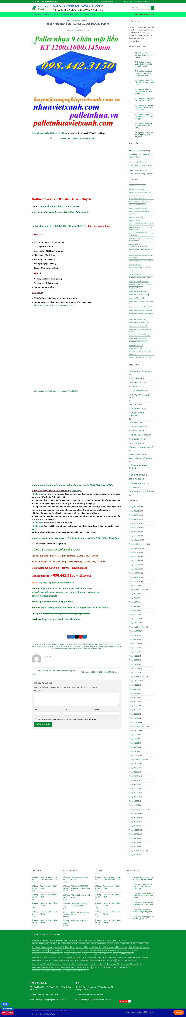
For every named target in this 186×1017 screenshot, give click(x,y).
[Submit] (152, 8)
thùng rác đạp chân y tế (68, 967)
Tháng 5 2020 (134, 784)
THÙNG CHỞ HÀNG (137, 439)
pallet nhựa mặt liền (84, 648)
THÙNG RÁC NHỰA (136, 427)
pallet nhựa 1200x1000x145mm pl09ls (102, 646)
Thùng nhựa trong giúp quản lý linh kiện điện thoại (143, 126)
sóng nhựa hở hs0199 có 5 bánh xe (139, 267)
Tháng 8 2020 (134, 772)
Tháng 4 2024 (134, 610)
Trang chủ (36, 14)
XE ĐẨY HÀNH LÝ (135, 378)
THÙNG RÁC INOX (136, 382)
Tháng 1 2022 (134, 718)
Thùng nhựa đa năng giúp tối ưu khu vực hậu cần (144, 99)
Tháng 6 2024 (134, 602)
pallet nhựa (76, 490)
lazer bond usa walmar (137, 151)
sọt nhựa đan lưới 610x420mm (64, 947)
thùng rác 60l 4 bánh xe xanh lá (138, 294)
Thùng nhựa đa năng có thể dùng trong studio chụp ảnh (144, 135)
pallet (34, 529)
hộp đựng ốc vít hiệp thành (40, 940)
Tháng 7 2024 (134, 598)
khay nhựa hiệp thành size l (58, 940)
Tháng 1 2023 (134, 668)
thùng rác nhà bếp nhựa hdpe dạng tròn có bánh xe (141, 315)
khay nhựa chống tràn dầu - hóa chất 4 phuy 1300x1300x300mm (140, 197)
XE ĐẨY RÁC (133, 404)
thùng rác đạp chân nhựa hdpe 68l (131, 964)
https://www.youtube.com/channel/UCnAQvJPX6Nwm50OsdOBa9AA (75, 607)
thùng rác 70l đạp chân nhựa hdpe (139, 947)
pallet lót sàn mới (134, 220)
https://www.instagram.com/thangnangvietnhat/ (66, 613)
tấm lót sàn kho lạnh (135, 357)
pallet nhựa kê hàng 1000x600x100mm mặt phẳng (138, 245)
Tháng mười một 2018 (137, 851)
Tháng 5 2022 (134, 701)
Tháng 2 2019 (134, 846)
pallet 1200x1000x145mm (103, 644)
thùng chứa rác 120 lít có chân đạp (116, 947)
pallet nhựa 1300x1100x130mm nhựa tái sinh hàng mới (141, 239)
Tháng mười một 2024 (137, 590)
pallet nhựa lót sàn (62, 648)
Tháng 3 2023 (134, 660)
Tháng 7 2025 (134, 561)
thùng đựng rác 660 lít (84, 967)
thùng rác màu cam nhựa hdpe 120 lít (140, 307)
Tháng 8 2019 (134, 822)
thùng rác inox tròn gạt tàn (72, 954)
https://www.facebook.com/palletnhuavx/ (62, 619)
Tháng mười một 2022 (137, 677)
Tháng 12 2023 (134, 623)
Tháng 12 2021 (134, 722)
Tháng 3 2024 (134, 614)
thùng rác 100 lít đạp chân (57, 950)
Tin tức (117, 1)
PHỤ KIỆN (133, 487)
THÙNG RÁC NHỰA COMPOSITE (136, 414)
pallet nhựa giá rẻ (69, 646)
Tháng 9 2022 (134, 685)
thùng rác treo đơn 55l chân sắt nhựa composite (46, 964)
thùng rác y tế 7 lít (113, 964)
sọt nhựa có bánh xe (135, 271)
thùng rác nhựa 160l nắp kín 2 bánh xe (69, 957)
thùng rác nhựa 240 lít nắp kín (138, 326)
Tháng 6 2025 (134, 565)
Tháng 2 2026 (134, 532)
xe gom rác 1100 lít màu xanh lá (102, 967)
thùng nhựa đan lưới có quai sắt (138, 281)
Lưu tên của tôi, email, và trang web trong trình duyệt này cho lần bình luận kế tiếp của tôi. (67, 719)
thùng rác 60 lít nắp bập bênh (138, 291)
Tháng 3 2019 (134, 842)
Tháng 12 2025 (134, 540)
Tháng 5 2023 (134, 652)
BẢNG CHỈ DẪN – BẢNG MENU (141, 458)
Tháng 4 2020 (134, 788)
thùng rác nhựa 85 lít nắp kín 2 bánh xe (44, 957)
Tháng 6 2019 (134, 830)
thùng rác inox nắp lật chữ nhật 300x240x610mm (47, 954)
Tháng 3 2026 (134, 527)
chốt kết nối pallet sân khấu (137, 186)
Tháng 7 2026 (134, 511)
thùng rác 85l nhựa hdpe (39, 950)
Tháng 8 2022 (134, 689)
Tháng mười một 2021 (137, 726)
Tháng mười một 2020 (137, 759)
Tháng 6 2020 (134, 780)
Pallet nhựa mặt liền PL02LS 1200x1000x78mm (99, 672)
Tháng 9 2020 (134, 768)
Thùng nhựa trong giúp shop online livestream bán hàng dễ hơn (143, 73)
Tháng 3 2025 (134, 577)
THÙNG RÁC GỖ (135, 422)
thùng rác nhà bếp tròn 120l (137, 319)
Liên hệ (124, 1)
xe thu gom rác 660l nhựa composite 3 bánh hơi (46, 970)
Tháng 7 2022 (134, 693)
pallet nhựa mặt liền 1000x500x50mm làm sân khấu (141, 256)
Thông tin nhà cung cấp (71, 14)
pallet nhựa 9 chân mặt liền (55, 646)
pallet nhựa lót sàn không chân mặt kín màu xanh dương (140, 251)
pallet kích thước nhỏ (135, 217)
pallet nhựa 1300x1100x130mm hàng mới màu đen (141, 234)
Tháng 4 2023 (134, 656)
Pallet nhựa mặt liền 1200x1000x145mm (49, 133)
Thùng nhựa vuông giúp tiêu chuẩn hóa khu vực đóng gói (144, 117)
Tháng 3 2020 (134, 793)
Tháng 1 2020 (134, 801)
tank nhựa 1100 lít (82, 947)
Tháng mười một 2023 (137, 627)
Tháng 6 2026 (134, 515)
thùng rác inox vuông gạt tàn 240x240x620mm (96, 954)
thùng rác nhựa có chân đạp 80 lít (138, 957)
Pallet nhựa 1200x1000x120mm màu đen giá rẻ (141, 155)
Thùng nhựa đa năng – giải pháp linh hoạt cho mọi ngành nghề (143, 64)
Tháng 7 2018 (134, 855)
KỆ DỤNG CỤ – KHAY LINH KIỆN (141, 447)
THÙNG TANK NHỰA (137, 475)
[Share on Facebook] (69, 637)
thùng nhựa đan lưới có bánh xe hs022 (140, 277)
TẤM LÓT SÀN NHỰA (137, 391)
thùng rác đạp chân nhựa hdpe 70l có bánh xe (45, 967)
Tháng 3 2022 (134, 710)
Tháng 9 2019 (134, 817)
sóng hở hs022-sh (134, 264)
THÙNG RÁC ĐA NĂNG (138, 435)
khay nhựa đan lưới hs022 (137, 205)
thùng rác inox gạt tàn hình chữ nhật (77, 950)
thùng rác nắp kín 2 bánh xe (137, 338)
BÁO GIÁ (179, 1012)
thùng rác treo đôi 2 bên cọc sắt (126, 960)
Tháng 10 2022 (134, 681)
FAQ (130, 1)
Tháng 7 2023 (134, 643)
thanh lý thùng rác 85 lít (97, 947)
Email (66, 709)
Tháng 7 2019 (134, 826)
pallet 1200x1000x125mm (137, 208)
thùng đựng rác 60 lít (135, 345)
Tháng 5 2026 (134, 519)
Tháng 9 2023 (134, 635)
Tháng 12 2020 (134, 755)
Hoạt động (90, 14)
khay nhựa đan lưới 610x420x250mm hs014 (46, 943)
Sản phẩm (47, 14)
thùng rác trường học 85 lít (98, 964)
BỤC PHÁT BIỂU (135, 386)
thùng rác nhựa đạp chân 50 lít (41, 960)
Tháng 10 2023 (134, 631)
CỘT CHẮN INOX (135, 479)
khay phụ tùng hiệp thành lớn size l (42, 947)
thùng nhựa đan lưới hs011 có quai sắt (140, 284)
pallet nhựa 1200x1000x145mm (84, 644)
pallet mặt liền (73, 648)
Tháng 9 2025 (134, 552)
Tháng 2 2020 (134, 797)
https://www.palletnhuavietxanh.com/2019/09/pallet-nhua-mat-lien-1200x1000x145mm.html (75, 538)
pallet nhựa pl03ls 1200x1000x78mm (141, 260)
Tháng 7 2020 (134, 776)
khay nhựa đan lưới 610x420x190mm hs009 (112, 940)
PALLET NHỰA (82, 20)
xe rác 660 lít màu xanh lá (121, 967)
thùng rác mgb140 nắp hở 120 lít (123, 954)
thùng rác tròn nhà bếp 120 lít (138, 341)
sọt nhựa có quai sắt (135, 274)
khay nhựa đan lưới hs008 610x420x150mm (75, 943)
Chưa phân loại (72, 20)
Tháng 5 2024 (134, 606)
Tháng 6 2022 (134, 697)
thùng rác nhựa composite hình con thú (114, 957)
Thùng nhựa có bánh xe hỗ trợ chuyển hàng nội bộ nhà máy (144, 107)
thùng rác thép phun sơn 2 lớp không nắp (102, 960)
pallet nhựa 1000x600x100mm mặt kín (141, 224)
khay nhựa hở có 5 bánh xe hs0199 (139, 201)
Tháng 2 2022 (134, 714)
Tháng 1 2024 (134, 619)
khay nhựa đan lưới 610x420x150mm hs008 (82, 940)
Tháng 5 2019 (134, 834)
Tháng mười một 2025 (137, 544)
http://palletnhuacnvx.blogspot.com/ (55, 601)
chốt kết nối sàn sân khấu (136, 189)
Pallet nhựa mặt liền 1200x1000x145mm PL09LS (58, 226)
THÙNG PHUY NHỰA (137, 483)
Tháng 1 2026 (134, 536)
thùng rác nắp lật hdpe (81, 960)
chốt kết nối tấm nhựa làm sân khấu (140, 192)
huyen (88, 30)
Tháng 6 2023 (134, 648)
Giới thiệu (96, 1)
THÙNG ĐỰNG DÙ (136, 409)
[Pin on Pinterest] (81, 637)
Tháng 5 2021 (134, 739)
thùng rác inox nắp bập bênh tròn (127, 950)
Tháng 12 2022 (134, 672)
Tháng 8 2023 (134, 639)
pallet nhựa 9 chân (96, 648)
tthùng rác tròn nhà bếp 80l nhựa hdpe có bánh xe (140, 353)
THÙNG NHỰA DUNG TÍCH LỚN (141, 491)
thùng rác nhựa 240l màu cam (92, 957)
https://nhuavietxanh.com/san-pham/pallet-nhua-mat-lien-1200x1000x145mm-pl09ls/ (72, 485)
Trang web (96, 709)
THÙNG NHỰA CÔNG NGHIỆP (141, 371)
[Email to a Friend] (77, 637)
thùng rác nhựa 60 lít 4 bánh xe (138, 322)
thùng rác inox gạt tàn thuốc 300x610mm (103, 950)
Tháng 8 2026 (134, 507)
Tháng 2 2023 (134, 664)
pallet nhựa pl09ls (79, 646)
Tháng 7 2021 (134, 735)
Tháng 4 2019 (134, 838)
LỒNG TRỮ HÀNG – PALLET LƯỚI (139, 396)
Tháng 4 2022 (134, 706)
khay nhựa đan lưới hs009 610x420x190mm (105, 943)
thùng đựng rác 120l (135, 348)
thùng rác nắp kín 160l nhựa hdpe (63, 960)
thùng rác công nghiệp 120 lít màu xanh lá (141, 302)
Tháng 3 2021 (134, 747)
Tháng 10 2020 (134, 764)
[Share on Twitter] (73, 637)
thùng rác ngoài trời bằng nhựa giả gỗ (140, 310)
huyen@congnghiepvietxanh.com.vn (60, 206)
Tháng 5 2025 (134, 569)
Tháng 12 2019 (134, 805)
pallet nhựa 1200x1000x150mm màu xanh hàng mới (140, 228)
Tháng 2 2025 (134, 581)
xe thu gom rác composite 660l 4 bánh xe (75, 970)
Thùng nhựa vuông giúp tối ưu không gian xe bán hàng (144, 82)
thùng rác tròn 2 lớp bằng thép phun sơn (75, 964)
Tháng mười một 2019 (137, 809)
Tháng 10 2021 (134, 730)
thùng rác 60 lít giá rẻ (135, 288)
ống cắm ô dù (147, 357)
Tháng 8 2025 (134, 556)
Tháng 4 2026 (134, 523)
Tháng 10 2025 (134, 548)
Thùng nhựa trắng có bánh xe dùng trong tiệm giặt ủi (144, 91)
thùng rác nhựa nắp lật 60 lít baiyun (139, 335)
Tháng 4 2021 (134, 743)
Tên (36, 709)
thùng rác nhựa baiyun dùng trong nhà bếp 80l (140, 330)
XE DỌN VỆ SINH (135, 431)
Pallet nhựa (38, 494)
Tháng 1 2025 (134, 585)
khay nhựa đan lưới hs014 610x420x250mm (134, 943)
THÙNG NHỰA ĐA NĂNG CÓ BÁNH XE (140, 466)
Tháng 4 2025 (134, 573)
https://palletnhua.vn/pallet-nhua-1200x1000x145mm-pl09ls (60, 212)
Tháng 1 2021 (134, 751)
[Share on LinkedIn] (85, 637)
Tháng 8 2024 (134, 594)
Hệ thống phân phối (107, 1)
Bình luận (38, 691)
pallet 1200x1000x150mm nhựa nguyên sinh (139, 212)
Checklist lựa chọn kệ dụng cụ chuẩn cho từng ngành (144, 55)
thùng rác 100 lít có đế (136, 298)
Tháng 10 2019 (134, 813)
